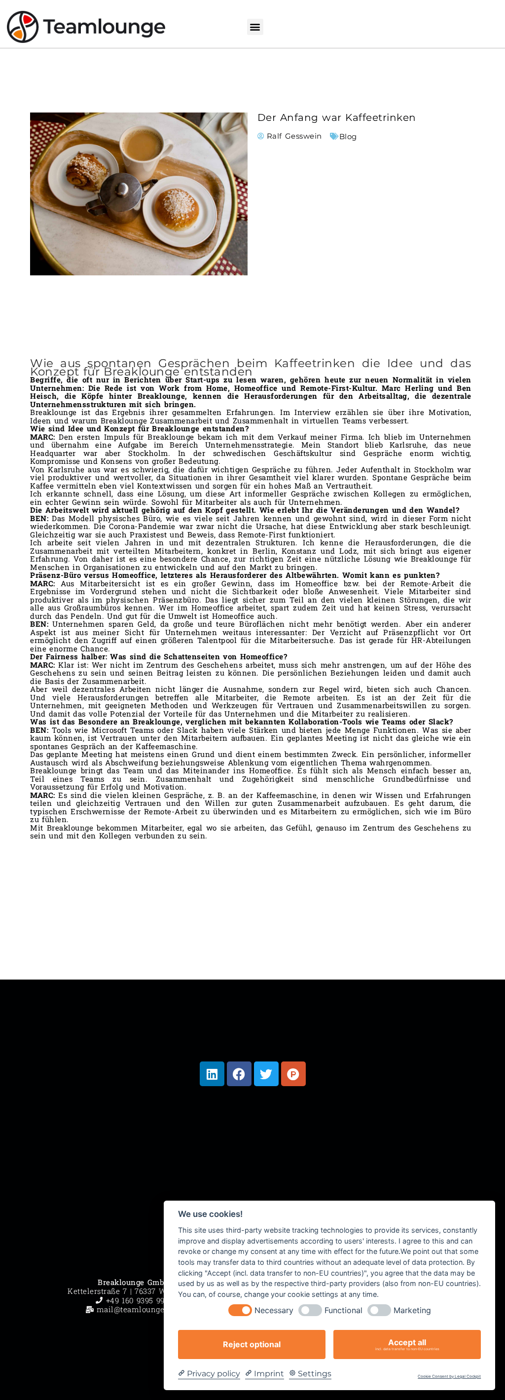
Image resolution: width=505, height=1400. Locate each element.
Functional (343, 1310)
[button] (255, 27)
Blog (348, 136)
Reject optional (252, 1344)
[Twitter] (266, 1073)
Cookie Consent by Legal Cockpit (449, 1376)
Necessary (273, 1310)
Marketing (412, 1310)
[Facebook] (239, 1073)
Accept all (407, 1344)
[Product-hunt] (293, 1073)
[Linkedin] (212, 1073)
